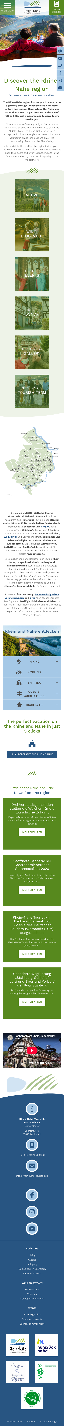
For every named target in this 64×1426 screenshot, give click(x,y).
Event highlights (32, 1314)
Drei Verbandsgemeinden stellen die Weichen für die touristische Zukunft (32, 808)
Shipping (32, 1264)
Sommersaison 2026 (32, 869)
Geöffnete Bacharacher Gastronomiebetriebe (32, 863)
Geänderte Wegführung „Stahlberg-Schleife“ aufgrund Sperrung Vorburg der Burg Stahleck (32, 979)
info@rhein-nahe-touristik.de (32, 1175)
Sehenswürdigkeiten (47, 594)
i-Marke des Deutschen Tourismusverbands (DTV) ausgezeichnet (32, 929)
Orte (32, 597)
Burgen (45, 526)
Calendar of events (32, 1319)
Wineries (32, 1294)
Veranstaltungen (14, 597)
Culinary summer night (32, 1323)
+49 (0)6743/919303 (34, 1155)
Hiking (32, 1255)
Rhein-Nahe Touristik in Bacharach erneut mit (32, 919)
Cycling (32, 1259)
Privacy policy (14, 1421)
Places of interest (32, 1273)
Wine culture (32, 1289)
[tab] (32, 661)
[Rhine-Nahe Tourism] (32, 7)
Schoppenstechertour (32, 1298)
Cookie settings (48, 1421)
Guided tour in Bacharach (32, 1268)
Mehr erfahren (33, 832)
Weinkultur (10, 536)
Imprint (31, 1421)
